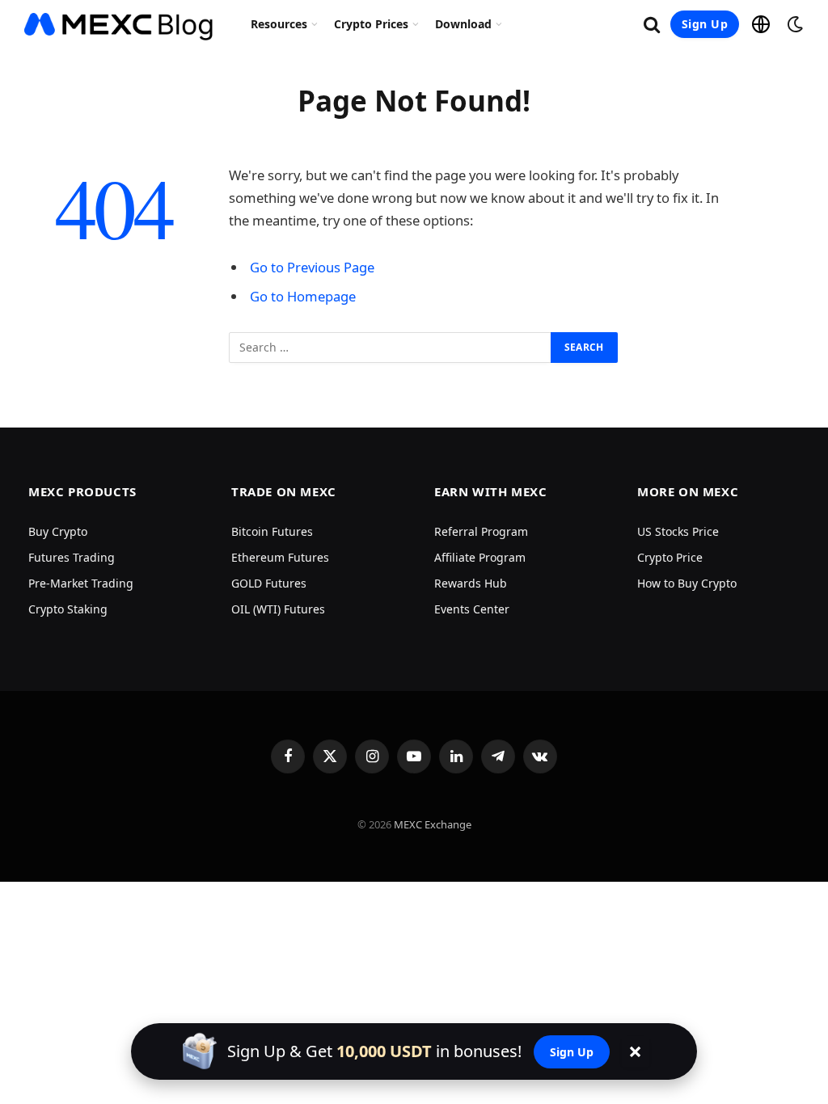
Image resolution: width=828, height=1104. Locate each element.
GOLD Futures (268, 583)
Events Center (471, 609)
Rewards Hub (470, 583)
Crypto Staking (68, 609)
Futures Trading (71, 557)
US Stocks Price (678, 531)
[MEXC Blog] (119, 24)
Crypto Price (670, 557)
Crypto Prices (371, 24)
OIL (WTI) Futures (278, 609)
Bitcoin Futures (272, 531)
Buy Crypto (57, 531)
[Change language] (761, 24)
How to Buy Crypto (687, 583)
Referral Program (481, 531)
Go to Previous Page (312, 267)
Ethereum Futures (280, 557)
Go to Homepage (303, 296)
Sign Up (705, 24)
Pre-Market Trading (80, 583)
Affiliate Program (480, 557)
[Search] (651, 24)
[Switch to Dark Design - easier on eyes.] (793, 24)
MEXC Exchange (432, 824)
